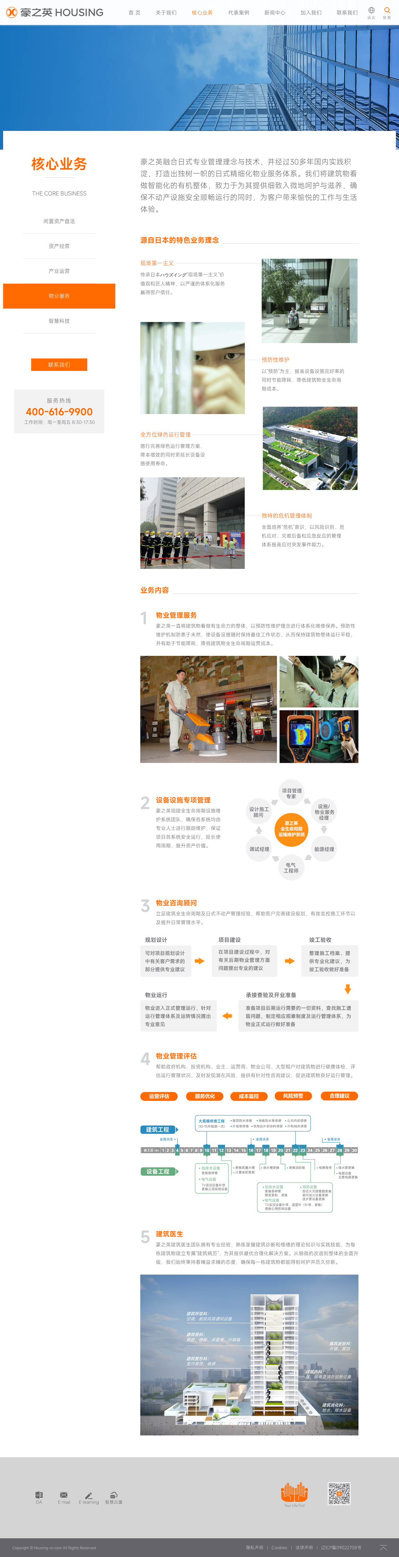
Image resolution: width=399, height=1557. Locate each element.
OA (39, 1502)
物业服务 (59, 296)
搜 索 (385, 37)
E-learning (89, 1502)
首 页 (134, 12)
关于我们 (166, 12)
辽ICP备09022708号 (341, 1547)
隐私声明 (254, 1547)
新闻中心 (275, 12)
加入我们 (311, 12)
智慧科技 (59, 320)
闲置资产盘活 (59, 221)
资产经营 (59, 246)
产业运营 (59, 271)
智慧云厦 (114, 1502)
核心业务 (202, 12)
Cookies (279, 1547)
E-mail (64, 1502)
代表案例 (238, 12)
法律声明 (304, 1547)
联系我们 (347, 12)
